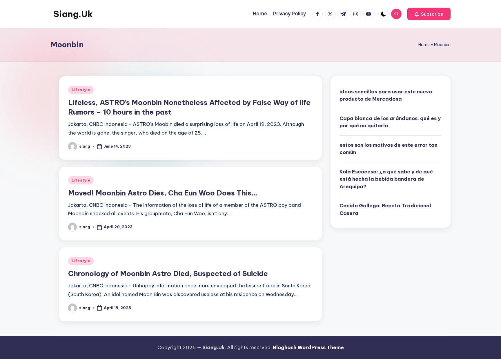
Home (424, 44)
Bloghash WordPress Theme (308, 347)
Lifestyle (81, 90)
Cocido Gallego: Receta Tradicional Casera (385, 209)
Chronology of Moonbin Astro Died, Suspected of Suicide (168, 273)
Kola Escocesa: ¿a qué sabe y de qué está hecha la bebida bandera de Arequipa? (386, 179)
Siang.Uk (73, 13)
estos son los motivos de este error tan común (389, 149)
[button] (429, 14)
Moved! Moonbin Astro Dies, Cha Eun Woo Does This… (162, 192)
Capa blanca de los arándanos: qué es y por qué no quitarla (390, 122)
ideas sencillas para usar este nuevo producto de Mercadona (386, 95)
